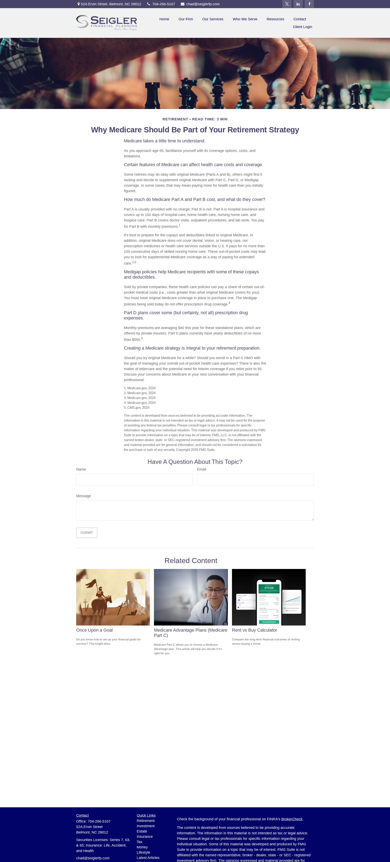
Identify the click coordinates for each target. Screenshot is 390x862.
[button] (164, 19)
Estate (142, 831)
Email (201, 469)
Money (142, 847)
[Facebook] (309, 4)
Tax (139, 842)
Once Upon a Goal (94, 630)
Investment (146, 826)
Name (81, 469)
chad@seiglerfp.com (203, 4)
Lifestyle (143, 852)
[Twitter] (286, 4)
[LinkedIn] (298, 4)
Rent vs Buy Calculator (254, 630)
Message (83, 496)
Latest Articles (148, 858)
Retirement (146, 821)
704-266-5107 (163, 4)
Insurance (145, 837)
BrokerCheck (291, 819)
